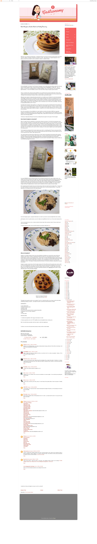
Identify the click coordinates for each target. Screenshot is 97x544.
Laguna (66, 247)
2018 (67, 293)
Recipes (67, 31)
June (68, 346)
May (67, 347)
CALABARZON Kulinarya (69, 231)
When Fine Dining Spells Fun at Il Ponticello (71, 317)
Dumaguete (66, 238)
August (68, 343)
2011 (67, 357)
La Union (66, 246)
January (68, 353)
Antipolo (66, 223)
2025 (67, 283)
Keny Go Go (25, 459)
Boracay (66, 228)
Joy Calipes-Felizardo (69, 65)
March (68, 350)
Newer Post (23, 490)
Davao (66, 237)
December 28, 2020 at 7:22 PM (33, 459)
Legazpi (66, 248)
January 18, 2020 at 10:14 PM (35, 451)
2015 (67, 297)
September (69, 342)
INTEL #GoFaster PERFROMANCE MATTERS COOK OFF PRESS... (71, 322)
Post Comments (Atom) (29, 492)
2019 (67, 291)
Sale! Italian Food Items (69, 46)
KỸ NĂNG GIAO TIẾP (29, 461)
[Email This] (42, 337)
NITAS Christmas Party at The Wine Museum (71, 304)
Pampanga (66, 252)
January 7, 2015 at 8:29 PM (32, 387)
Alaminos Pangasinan (68, 221)
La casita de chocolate (40, 454)
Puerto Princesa (67, 253)
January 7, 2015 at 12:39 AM (31, 344)
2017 (67, 294)
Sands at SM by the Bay (71, 337)
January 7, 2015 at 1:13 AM (32, 351)
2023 (67, 286)
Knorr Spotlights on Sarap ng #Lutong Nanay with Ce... (71, 332)
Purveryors (68, 39)
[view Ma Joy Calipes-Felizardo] (70, 203)
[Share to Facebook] (45, 337)
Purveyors (28, 338)
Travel (67, 34)
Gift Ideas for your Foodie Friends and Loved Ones (71, 319)
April (67, 349)
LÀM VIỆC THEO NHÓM (37, 461)
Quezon (66, 255)
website (45, 297)
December (68, 299)
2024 (67, 284)
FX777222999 (25, 351)
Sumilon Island (67, 257)
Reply (24, 348)
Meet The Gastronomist (69, 52)
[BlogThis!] (43, 337)
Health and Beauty (70, 42)
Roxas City (66, 256)
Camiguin (66, 233)
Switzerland (67, 258)
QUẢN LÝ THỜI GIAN (49, 461)
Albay (66, 222)
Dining (67, 37)
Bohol (66, 227)
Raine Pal (25, 358)
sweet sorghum (33, 338)
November (68, 339)
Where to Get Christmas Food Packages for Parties (71, 326)
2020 (67, 290)
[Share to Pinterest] (46, 337)
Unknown (25, 344)
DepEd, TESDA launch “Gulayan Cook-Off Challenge (70, 314)
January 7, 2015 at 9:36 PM (32, 394)
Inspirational (68, 48)
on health (24, 338)
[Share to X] (44, 337)
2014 (67, 298)
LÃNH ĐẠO (43, 461)
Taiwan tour (66, 261)
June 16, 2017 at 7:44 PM (31, 436)
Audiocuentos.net (26, 451)
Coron (66, 236)
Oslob (66, 251)
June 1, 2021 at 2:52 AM (39, 466)
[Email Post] (40, 337)
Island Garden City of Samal (69, 242)
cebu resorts (67, 262)
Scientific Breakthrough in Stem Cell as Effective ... (71, 312)
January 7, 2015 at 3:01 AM (31, 358)
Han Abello (25, 366)
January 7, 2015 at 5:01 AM (32, 366)
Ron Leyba (25, 394)
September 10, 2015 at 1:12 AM (32, 401)
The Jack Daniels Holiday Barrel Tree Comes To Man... (71, 307)
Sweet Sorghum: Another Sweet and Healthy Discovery (71, 302)
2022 (67, 287)
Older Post (59, 490)
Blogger (54, 518)
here (49, 225)
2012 (67, 356)
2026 (67, 282)
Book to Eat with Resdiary (71, 336)
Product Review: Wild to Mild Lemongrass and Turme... (71, 310)
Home (41, 490)
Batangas (66, 226)
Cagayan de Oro (67, 232)
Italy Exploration (67, 243)
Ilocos (66, 241)
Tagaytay (66, 260)
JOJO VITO (25, 387)
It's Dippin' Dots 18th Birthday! (70, 334)
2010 (67, 359)
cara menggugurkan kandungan (29, 466)
